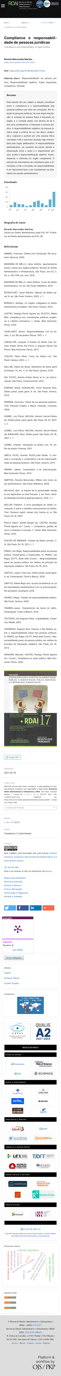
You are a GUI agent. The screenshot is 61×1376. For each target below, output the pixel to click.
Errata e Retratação (13, 889)
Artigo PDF (13, 757)
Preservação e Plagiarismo (16, 893)
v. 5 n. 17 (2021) (47, 22)
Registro (46, 1343)
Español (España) (11, 983)
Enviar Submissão (14, 957)
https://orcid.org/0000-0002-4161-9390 (19, 62)
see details (18, 949)
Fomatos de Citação (15, 807)
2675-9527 (36, 1325)
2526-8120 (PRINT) (33, 1332)
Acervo (15, 1343)
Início (6, 22)
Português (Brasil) (12, 978)
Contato (30, 1343)
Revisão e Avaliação (13, 896)
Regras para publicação (14, 878)
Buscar (22, 1343)
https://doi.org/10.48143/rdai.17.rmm (27, 70)
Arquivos (25, 22)
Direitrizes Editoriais (13, 881)
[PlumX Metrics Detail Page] (18, 929)
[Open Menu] (3, 6)
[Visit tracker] (30, 1013)
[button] (10, 908)
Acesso (38, 1343)
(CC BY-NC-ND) (11, 867)
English (7, 972)
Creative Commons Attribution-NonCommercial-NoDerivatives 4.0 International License (30, 857)
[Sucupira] (30, 1041)
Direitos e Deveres (12, 885)
